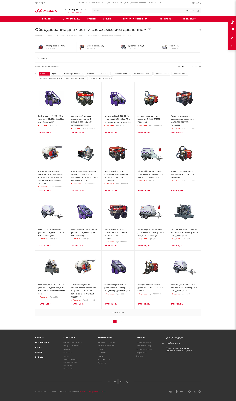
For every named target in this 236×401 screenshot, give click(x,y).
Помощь (140, 337)
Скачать (139, 356)
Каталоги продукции (106, 342)
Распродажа (42, 342)
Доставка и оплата (143, 342)
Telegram (115, 381)
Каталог (39, 337)
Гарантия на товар (143, 346)
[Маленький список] (179, 66)
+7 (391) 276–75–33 (76, 10)
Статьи (100, 349)
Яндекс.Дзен (127, 381)
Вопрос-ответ (141, 353)
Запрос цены (45, 132)
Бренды (39, 357)
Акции (38, 347)
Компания (69, 337)
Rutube (121, 381)
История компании (71, 346)
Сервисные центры (144, 349)
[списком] (196, 66)
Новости (66, 349)
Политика (102, 363)
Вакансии (67, 365)
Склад (65, 356)
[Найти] (198, 10)
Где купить (102, 353)
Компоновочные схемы (107, 346)
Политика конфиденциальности (93, 392)
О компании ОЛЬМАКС (73, 342)
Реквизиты (68, 369)
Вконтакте (108, 381)
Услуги (39, 352)
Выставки (67, 353)
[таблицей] (200, 66)
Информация (105, 337)
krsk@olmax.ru (173, 343)
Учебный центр (104, 359)
